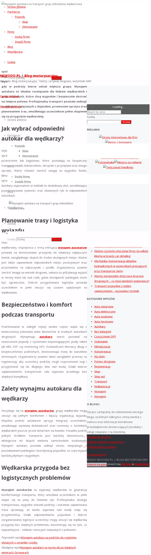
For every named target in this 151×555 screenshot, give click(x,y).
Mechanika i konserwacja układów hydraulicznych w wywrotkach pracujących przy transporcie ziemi (120, 266)
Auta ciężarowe (103, 306)
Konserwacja (102, 351)
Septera (126, 464)
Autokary (100, 326)
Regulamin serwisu (99, 437)
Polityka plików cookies (101, 447)
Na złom (99, 356)
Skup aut (99, 376)
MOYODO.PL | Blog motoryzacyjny (28, 75)
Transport (100, 381)
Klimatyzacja (102, 346)
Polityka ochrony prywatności (105, 442)
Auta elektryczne (104, 311)
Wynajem (100, 391)
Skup (97, 371)
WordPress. (142, 464)
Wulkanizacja (102, 386)
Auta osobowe (103, 316)
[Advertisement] (118, 200)
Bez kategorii (102, 331)
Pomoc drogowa (104, 361)
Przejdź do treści (11, 106)
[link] (11, 62)
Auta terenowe (103, 321)
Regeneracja (102, 366)
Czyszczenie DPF (105, 336)
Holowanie (101, 341)
